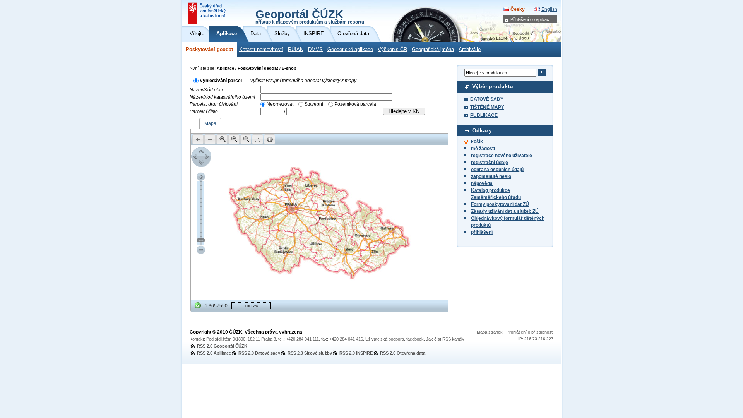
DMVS (315, 49)
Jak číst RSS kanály (445, 339)
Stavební (314, 104)
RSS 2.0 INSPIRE (356, 353)
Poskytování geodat (209, 49)
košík (477, 141)
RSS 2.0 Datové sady (259, 353)
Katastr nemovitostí (261, 49)
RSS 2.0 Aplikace (214, 353)
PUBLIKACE (484, 115)
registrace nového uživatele (501, 155)
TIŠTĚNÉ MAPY (487, 107)
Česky (517, 9)
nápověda (482, 183)
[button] (198, 139)
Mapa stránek (490, 332)
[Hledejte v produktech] (542, 72)
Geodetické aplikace (350, 49)
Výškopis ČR (392, 49)
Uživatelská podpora (384, 339)
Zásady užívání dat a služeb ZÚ (505, 211)
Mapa (210, 123)
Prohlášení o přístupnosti (530, 332)
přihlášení (482, 232)
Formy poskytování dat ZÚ (500, 204)
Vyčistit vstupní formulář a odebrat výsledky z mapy (303, 80)
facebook (415, 339)
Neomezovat (280, 104)
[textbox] (326, 89)
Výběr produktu (492, 86)
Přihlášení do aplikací (530, 19)
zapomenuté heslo (491, 176)
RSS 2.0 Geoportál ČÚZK (222, 346)
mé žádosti (483, 148)
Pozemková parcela (355, 104)
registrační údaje (489, 162)
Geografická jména (433, 49)
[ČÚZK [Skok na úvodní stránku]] (207, 13)
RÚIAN (295, 49)
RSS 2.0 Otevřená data (402, 353)
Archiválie (470, 49)
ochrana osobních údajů (497, 169)
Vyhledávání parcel (221, 80)
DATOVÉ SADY (486, 99)
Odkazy (482, 130)
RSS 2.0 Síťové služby (310, 353)
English (549, 9)
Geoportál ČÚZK (309, 16)
